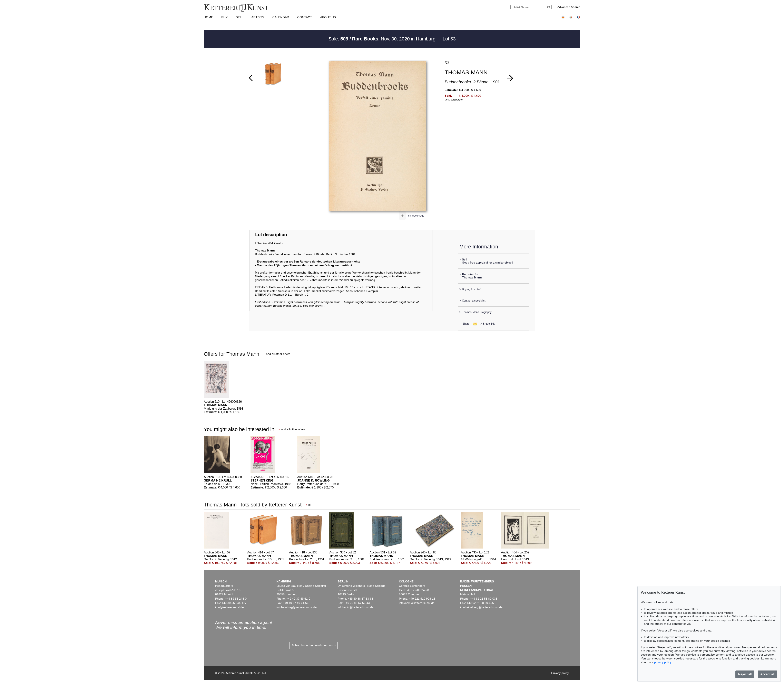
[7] (252, 78)
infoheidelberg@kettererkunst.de (481, 607)
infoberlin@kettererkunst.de (355, 607)
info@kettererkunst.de (229, 607)
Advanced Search (568, 7)
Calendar (280, 17)
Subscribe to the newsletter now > (313, 645)
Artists (257, 17)
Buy (224, 17)
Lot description (271, 234)
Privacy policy (560, 673)
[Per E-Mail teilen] (473, 323)
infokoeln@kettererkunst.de (416, 603)
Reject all (745, 674)
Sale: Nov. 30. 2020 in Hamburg (383, 38)
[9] (510, 78)
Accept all (767, 674)
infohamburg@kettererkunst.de (296, 607)
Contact (304, 17)
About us (328, 17)
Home (208, 17)
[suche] (549, 7)
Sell (239, 17)
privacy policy (662, 662)
